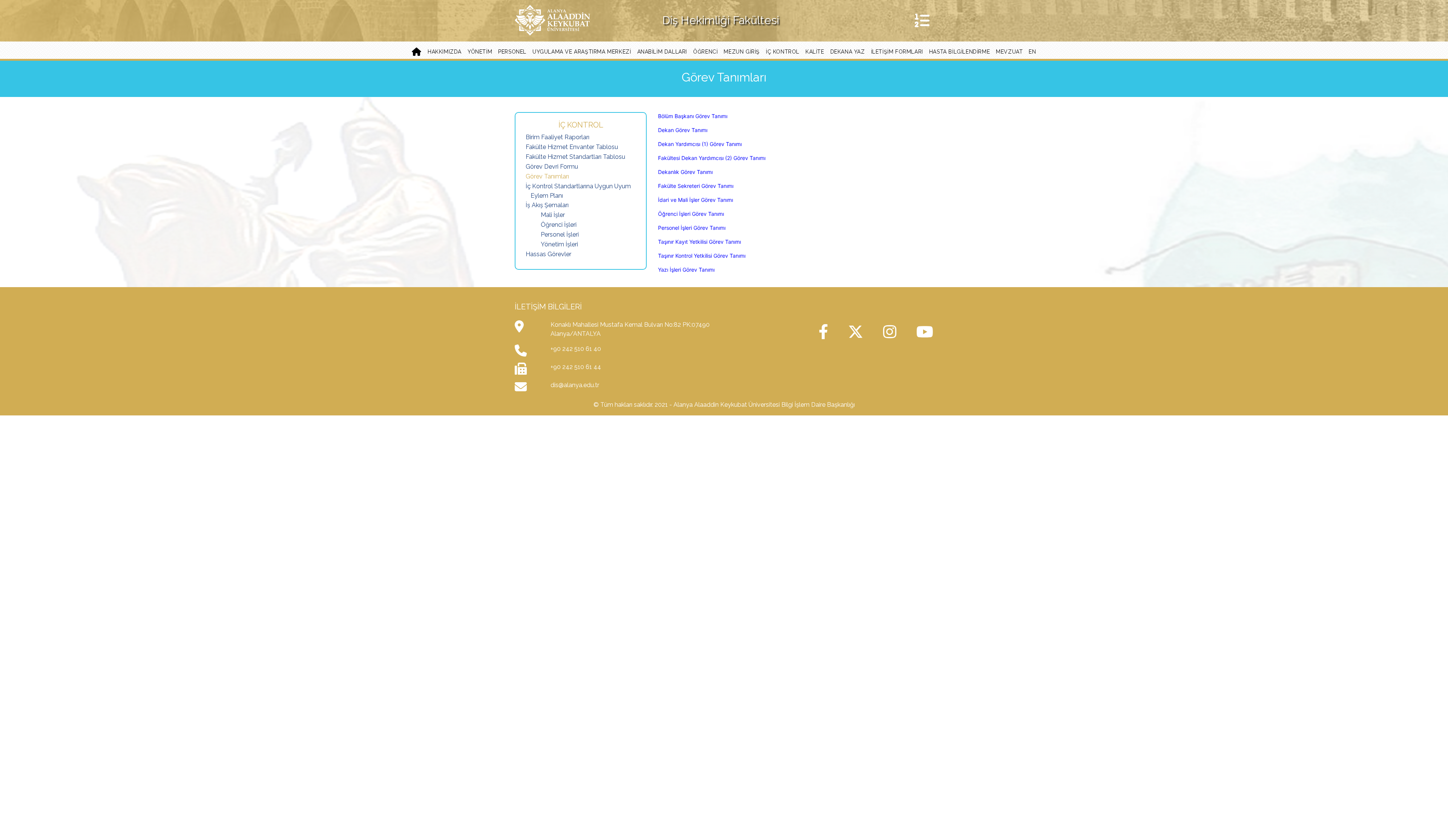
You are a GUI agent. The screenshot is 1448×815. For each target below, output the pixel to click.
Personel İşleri (560, 234)
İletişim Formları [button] (897, 52)
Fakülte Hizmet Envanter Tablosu (572, 147)
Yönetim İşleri (559, 244)
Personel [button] (512, 52)
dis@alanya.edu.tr (575, 385)
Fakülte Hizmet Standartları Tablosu (575, 156)
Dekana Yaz (847, 52)
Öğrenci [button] (705, 52)
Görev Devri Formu (552, 166)
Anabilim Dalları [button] (662, 52)
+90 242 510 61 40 (576, 348)
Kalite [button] (814, 52)
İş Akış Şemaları (547, 205)
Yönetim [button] (480, 52)
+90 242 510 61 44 (576, 367)
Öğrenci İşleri (559, 224)
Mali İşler (553, 214)
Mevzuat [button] (1009, 52)
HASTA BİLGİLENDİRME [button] (959, 52)
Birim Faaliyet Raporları (557, 137)
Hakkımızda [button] (445, 52)
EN (1032, 52)
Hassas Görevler (548, 254)
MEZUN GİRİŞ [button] (742, 52)
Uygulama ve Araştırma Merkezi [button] (581, 52)
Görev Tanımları (547, 176)
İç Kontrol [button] (782, 52)
